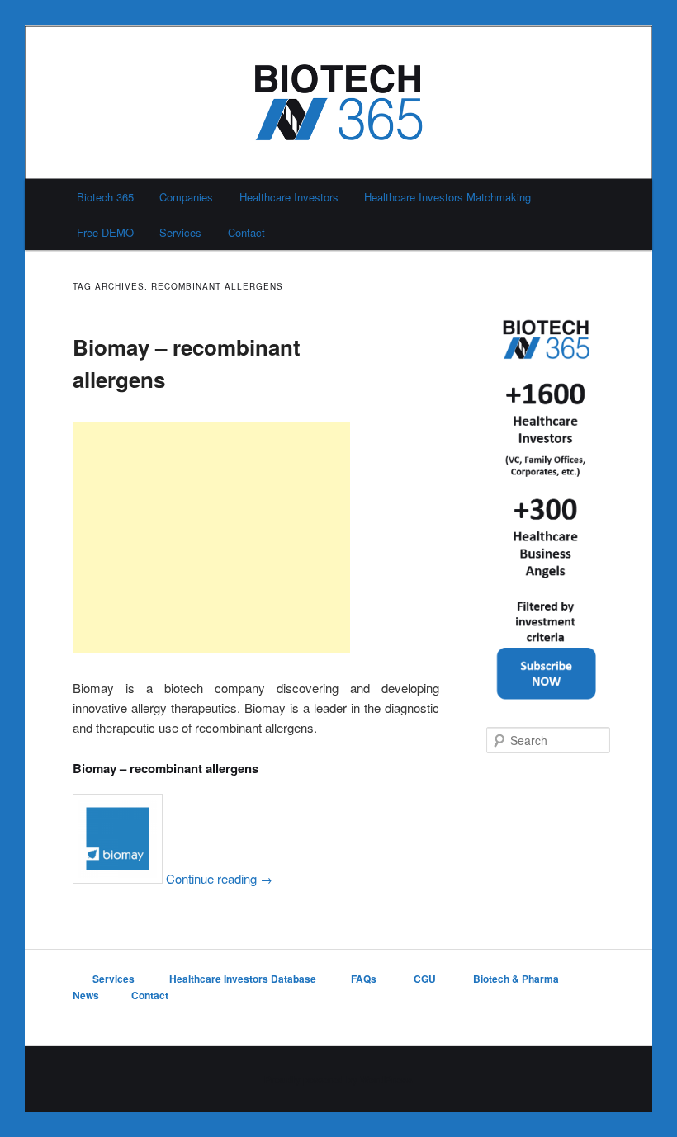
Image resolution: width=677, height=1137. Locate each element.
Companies (186, 197)
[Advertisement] (211, 537)
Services (180, 232)
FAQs (365, 978)
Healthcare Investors (288, 197)
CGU (426, 978)
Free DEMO (105, 232)
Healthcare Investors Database (242, 978)
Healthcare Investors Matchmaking (447, 197)
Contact (246, 232)
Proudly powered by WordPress (338, 1079)
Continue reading (219, 878)
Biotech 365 (105, 197)
